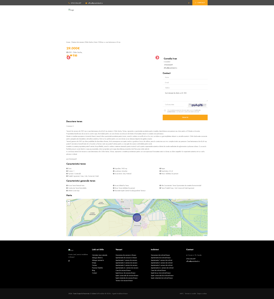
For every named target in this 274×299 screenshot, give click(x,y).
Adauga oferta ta (170, 12)
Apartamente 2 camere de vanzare (126, 263)
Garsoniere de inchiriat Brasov (160, 255)
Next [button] (157, 57)
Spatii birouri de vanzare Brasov (125, 273)
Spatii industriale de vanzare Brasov (127, 278)
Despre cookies (202, 293)
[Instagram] (74, 55)
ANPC (182, 293)
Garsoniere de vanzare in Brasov (126, 255)
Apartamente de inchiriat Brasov (161, 258)
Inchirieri (122, 12)
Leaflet (205, 235)
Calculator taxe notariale (99, 255)
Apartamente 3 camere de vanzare (126, 265)
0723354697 (168, 65)
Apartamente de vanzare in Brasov (126, 258)
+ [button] (68, 201)
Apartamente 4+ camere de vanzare (127, 268)
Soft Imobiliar (100, 293)
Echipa (94, 263)
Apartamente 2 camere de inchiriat (161, 263)
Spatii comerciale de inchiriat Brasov (162, 275)
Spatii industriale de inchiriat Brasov (162, 278)
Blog (93, 270)
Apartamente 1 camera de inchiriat (161, 260)
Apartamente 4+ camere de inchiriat (162, 268)
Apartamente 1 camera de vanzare (126, 260)
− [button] (68, 204)
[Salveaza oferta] (71, 55)
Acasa (103, 12)
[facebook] (188, 3)
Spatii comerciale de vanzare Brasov (127, 275)
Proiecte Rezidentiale (138, 12)
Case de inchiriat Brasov (158, 270)
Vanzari (112, 12)
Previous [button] (68, 57)
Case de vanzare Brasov (123, 270)
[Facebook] (76, 55)
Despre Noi (155, 12)
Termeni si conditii (190, 293)
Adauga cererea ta (188, 12)
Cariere (94, 265)
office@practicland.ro (95, 3)
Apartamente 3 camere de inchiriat (161, 265)
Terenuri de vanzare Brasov (124, 280)
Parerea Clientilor (97, 268)
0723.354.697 (76, 3)
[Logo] (71, 9)
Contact (201, 3)
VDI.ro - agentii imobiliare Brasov (117, 293)
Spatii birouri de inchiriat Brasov (161, 273)
